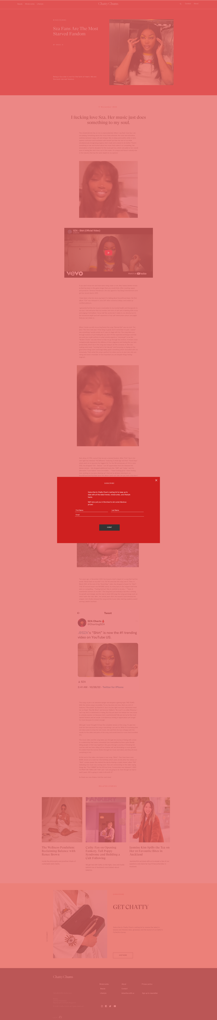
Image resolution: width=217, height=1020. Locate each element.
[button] (156, 480)
